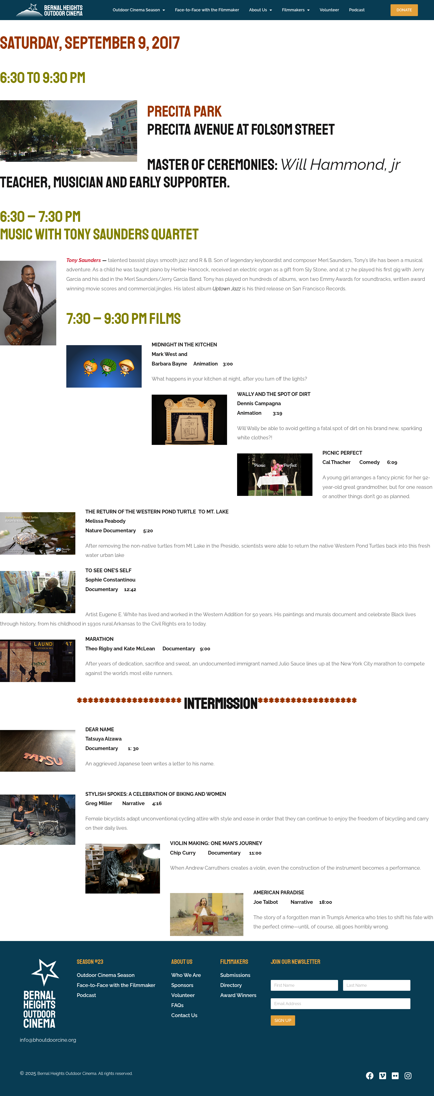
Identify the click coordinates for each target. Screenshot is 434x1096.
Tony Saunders (83, 260)
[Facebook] (370, 1075)
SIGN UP (283, 1020)
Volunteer (329, 10)
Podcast (357, 10)
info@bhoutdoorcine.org (48, 1040)
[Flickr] (395, 1075)
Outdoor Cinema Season (136, 10)
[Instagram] (408, 1075)
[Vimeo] (382, 1075)
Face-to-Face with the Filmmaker (207, 10)
